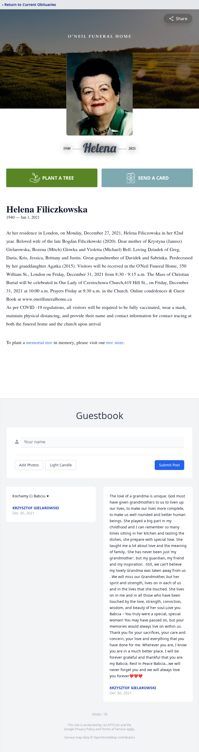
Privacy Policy (85, 729)
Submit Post (169, 464)
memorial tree (39, 342)
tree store (115, 342)
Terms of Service (114, 729)
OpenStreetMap (105, 737)
